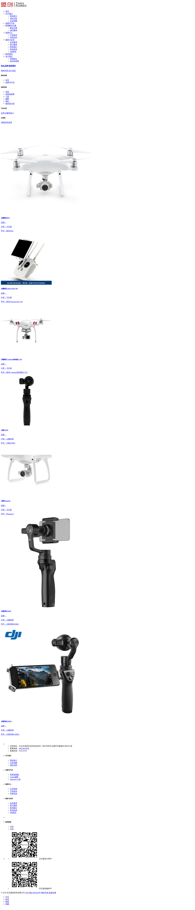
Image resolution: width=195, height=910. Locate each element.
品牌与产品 (9, 82)
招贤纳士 (13, 59)
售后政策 (13, 49)
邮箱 (7, 902)
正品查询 (13, 42)
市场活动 (13, 37)
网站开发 (44, 893)
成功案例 (13, 30)
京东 (12, 829)
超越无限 (52, 893)
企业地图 (13, 21)
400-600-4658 (24, 748)
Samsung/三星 (15, 779)
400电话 (13, 52)
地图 (7, 904)
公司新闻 (13, 789)
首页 (7, 80)
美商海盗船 (14, 775)
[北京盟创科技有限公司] (13, 7)
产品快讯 (13, 35)
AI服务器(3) (9, 113)
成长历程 (13, 18)
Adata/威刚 (14, 777)
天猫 (12, 827)
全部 (7, 92)
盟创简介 (13, 16)
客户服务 (13, 44)
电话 (7, 899)
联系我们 (13, 47)
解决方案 (13, 28)
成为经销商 (14, 61)
